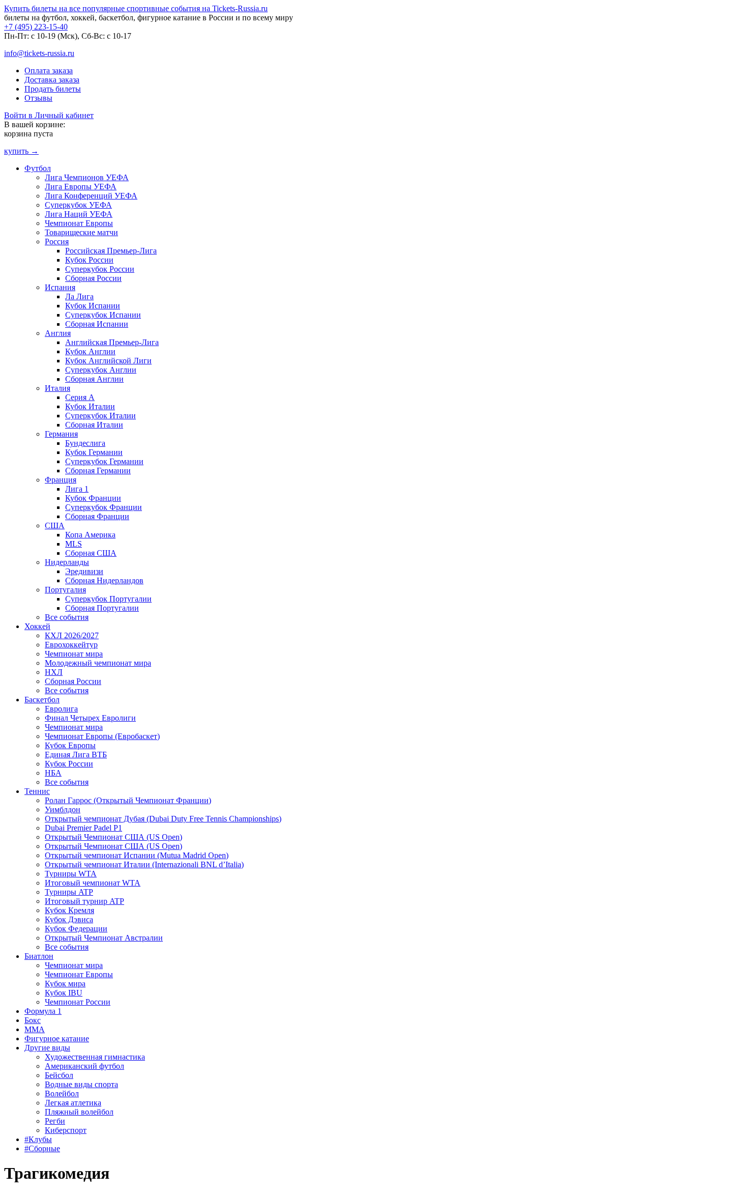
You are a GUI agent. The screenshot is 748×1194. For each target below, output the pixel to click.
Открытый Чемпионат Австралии (104, 937)
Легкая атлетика (73, 1102)
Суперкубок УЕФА (78, 205)
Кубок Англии (90, 351)
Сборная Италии (94, 424)
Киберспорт (66, 1130)
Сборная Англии (94, 379)
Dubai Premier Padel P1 (83, 827)
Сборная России (93, 278)
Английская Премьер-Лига (112, 342)
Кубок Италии (90, 406)
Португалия (65, 589)
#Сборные (42, 1148)
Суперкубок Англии (100, 369)
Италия (57, 388)
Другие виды (47, 1047)
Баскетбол (42, 699)
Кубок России (89, 259)
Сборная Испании (96, 324)
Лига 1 (77, 489)
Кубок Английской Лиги (108, 360)
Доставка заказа (51, 79)
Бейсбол (59, 1075)
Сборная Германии (98, 470)
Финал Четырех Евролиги (90, 718)
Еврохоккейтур (71, 644)
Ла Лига (79, 296)
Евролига (61, 708)
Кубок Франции (93, 498)
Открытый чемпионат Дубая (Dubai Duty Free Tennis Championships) (163, 818)
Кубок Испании (92, 305)
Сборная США (91, 553)
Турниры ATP (69, 892)
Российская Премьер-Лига (111, 250)
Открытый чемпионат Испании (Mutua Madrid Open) (136, 855)
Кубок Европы (70, 745)
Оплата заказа (48, 70)
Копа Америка (90, 534)
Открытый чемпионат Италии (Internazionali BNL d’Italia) (144, 864)
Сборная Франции (97, 516)
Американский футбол (84, 1066)
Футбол (37, 168)
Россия (57, 241)
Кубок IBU (63, 992)
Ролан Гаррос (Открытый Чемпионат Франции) (128, 800)
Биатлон (38, 956)
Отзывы (38, 98)
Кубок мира (65, 983)
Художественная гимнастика (95, 1057)
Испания (60, 287)
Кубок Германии (94, 452)
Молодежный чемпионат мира (98, 663)
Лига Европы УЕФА (81, 186)
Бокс (32, 1020)
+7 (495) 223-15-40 (36, 26)
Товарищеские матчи (81, 232)
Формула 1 (43, 1011)
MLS (73, 543)
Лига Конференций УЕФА (91, 195)
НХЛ (54, 672)
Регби (55, 1121)
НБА (53, 773)
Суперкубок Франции (103, 507)
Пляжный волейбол (79, 1111)
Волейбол (62, 1093)
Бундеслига (85, 443)
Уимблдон (62, 809)
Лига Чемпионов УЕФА (87, 177)
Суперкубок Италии (100, 415)
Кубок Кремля (69, 910)
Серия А (80, 397)
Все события (67, 617)
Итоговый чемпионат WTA (92, 882)
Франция (60, 479)
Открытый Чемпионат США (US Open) (113, 837)
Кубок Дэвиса (69, 919)
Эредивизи (84, 571)
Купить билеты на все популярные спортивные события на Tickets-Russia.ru (136, 8)
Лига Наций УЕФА (78, 214)
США (55, 525)
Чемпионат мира (74, 653)
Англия (58, 333)
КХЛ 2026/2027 (72, 635)
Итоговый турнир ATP (84, 901)
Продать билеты (52, 88)
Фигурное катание (56, 1038)
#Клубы (38, 1139)
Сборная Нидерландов (104, 580)
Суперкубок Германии (104, 461)
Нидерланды (67, 562)
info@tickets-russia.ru (39, 53)
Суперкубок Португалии (108, 598)
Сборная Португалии (102, 608)
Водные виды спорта (81, 1084)
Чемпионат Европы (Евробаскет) (102, 736)
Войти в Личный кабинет (49, 115)
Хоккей (37, 626)
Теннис (37, 791)
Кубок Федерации (76, 928)
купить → (21, 151)
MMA (34, 1029)
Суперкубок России (99, 269)
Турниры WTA (71, 873)
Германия (61, 434)
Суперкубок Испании (103, 314)
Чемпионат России (77, 1002)
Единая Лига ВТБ (76, 754)
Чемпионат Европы (79, 223)
